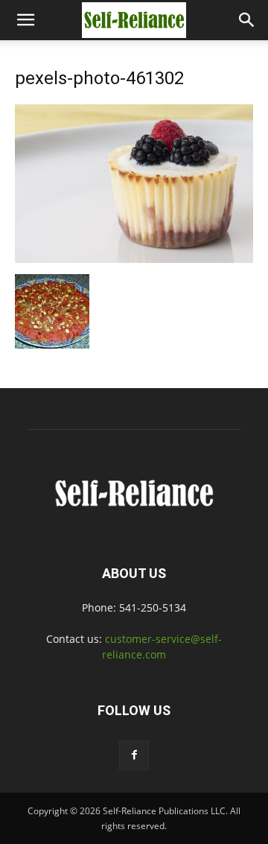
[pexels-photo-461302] (134, 259)
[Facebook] (134, 755)
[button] (25, 20)
